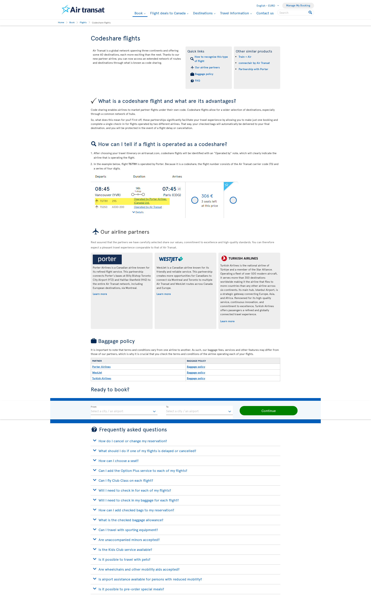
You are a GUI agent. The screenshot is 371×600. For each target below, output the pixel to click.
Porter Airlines (101, 366)
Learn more (100, 294)
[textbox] (124, 410)
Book (138, 13)
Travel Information (234, 13)
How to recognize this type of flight (211, 59)
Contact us (265, 12)
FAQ (197, 80)
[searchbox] (295, 12)
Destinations (202, 13)
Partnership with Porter (253, 69)
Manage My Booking (298, 5)
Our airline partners (207, 67)
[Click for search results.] (310, 12)
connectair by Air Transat (254, 63)
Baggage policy (204, 74)
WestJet (97, 372)
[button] (269, 410)
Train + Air (245, 56)
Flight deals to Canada (167, 13)
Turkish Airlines (101, 378)
